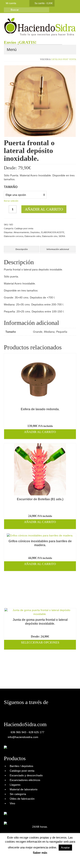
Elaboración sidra (32, 236)
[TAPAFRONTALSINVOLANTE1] (40, 100)
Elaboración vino (49, 236)
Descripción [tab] (22, 249)
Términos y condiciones (37, 842)
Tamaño (10, 187)
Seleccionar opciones (40, 642)
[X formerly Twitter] (12, 711)
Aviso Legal (54, 842)
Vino (12, 803)
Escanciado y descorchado (26, 775)
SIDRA (62, 236)
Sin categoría (18, 794)
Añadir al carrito (44, 209)
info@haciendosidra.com (22, 737)
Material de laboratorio (23, 789)
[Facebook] (21, 3)
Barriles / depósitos (21, 766)
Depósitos (35, 232)
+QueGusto (30, 850)
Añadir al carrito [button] (40, 432)
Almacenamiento (21, 232)
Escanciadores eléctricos (25, 780)
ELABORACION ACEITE (52, 232)
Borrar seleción (11, 201)
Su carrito (43, 3)
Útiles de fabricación (22, 798)
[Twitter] (26, 3)
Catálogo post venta (63, 59)
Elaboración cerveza (13, 236)
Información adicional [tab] (58, 249)
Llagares (15, 784)
